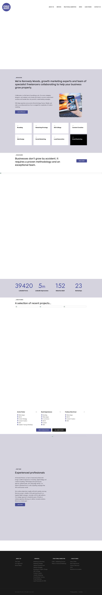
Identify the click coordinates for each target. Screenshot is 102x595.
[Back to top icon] (85, 591)
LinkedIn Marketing (38, 575)
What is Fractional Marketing (59, 563)
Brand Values (18, 565)
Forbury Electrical (70, 412)
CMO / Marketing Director (58, 561)
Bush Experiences (46, 412)
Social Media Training (38, 577)
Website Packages (37, 567)
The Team (17, 561)
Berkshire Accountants (75, 569)
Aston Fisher (21, 412)
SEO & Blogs (36, 571)
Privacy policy (73, 592)
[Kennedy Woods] (6, 7)
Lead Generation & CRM (39, 581)
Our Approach (18, 563)
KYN (71, 567)
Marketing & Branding (38, 561)
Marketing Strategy (38, 563)
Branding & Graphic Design (40, 569)
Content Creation (37, 573)
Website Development (39, 565)
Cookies (81, 592)
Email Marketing (37, 579)
